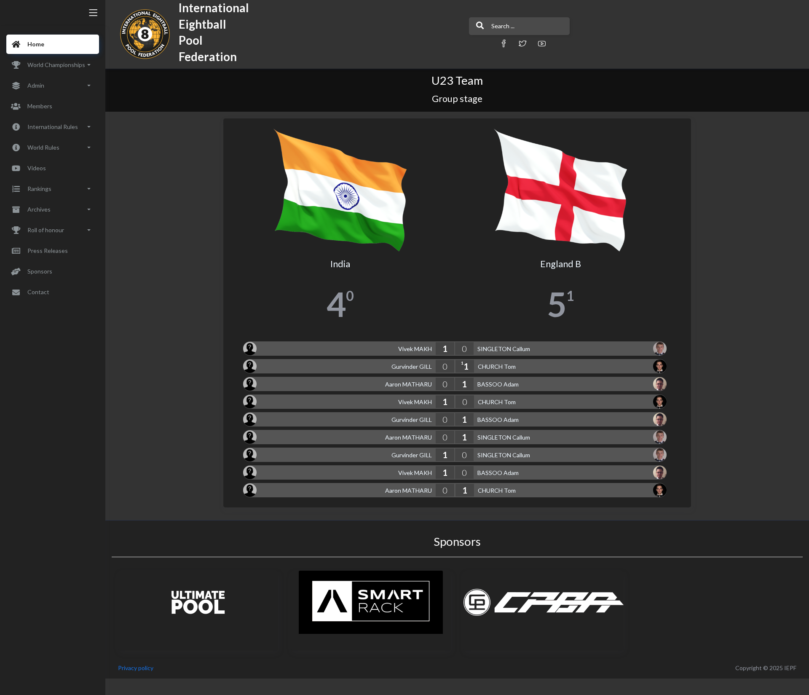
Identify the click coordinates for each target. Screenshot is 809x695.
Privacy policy (135, 667)
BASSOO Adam (498, 384)
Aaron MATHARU (408, 384)
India (340, 263)
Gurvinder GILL (411, 366)
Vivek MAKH (415, 348)
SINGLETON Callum (503, 348)
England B (560, 263)
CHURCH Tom (497, 366)
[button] (504, 43)
